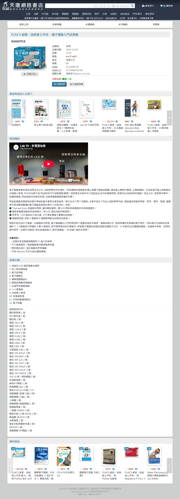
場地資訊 (149, 13)
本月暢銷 (123, 24)
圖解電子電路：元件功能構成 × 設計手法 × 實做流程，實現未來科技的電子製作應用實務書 (44, 479)
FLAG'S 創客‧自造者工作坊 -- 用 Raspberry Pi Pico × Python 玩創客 (135, 477)
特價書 (156, 24)
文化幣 (122, 18)
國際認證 (86, 13)
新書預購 (56, 24)
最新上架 (23, 24)
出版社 (113, 13)
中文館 (45, 13)
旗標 (68, 46)
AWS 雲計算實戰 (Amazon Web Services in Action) (134, 128)
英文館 (55, 13)
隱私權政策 (106, 488)
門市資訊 (137, 13)
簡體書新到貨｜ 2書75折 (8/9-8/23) (87, 18)
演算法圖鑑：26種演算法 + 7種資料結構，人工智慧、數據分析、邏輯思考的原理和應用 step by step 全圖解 (67, 132)
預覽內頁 (31, 73)
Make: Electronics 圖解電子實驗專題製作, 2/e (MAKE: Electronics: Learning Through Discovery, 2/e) (157, 480)
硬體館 (75, 13)
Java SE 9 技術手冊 (89, 124)
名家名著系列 (111, 18)
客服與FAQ (84, 488)
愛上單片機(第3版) (43, 124)
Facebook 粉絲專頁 (68, 488)
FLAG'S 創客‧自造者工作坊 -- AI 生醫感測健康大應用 (112, 128)
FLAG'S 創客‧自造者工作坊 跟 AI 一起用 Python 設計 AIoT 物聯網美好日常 (22, 477)
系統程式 (16, 124)
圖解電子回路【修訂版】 (89, 474)
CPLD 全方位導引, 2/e (66, 474)
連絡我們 (95, 488)
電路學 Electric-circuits (78, 73)
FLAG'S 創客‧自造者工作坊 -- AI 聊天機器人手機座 (157, 128)
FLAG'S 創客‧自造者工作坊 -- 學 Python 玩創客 (111, 475)
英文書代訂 (132, 18)
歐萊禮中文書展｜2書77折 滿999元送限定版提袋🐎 (46, 18)
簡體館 (65, 13)
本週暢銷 (90, 24)
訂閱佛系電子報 (146, 18)
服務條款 (117, 488)
